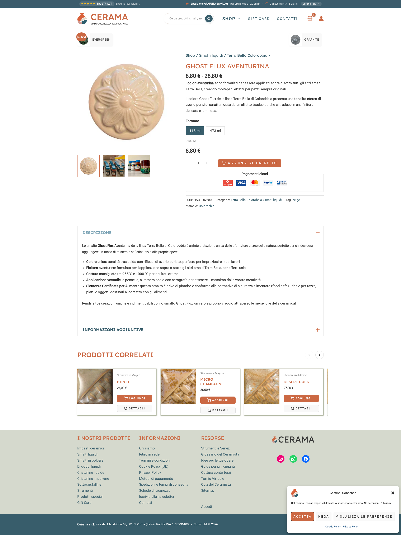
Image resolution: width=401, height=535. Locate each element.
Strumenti (85, 490)
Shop (190, 55)
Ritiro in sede (149, 454)
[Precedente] (309, 355)
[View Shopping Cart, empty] (310, 18)
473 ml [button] (215, 131)
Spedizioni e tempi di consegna (163, 484)
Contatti (145, 502)
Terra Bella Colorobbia (247, 55)
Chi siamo (147, 448)
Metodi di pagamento (156, 478)
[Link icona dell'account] (321, 18)
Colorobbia (206, 206)
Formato (192, 121)
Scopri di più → (311, 4)
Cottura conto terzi (216, 472)
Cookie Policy (333, 526)
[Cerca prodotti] (209, 18)
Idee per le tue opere (217, 460)
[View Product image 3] (139, 166)
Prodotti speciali (90, 496)
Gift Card (84, 502)
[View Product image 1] (88, 166)
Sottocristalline (89, 484)
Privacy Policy (351, 526)
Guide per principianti (218, 466)
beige (296, 200)
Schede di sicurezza (154, 490)
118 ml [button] (194, 131)
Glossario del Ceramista (220, 454)
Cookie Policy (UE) (153, 466)
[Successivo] (319, 355)
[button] (393, 493)
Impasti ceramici (90, 448)
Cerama (109, 16)
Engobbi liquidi (89, 466)
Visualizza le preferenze (364, 516)
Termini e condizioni (154, 460)
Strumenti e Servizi (215, 448)
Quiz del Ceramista (216, 484)
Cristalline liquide (90, 472)
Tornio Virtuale (212, 478)
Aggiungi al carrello (252, 163)
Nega (323, 516)
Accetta (302, 516)
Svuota (191, 140)
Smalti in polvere (90, 460)
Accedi (206, 506)
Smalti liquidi (211, 55)
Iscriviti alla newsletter (156, 496)
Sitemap (207, 490)
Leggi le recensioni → (128, 3)
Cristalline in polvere (93, 478)
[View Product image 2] (114, 166)
